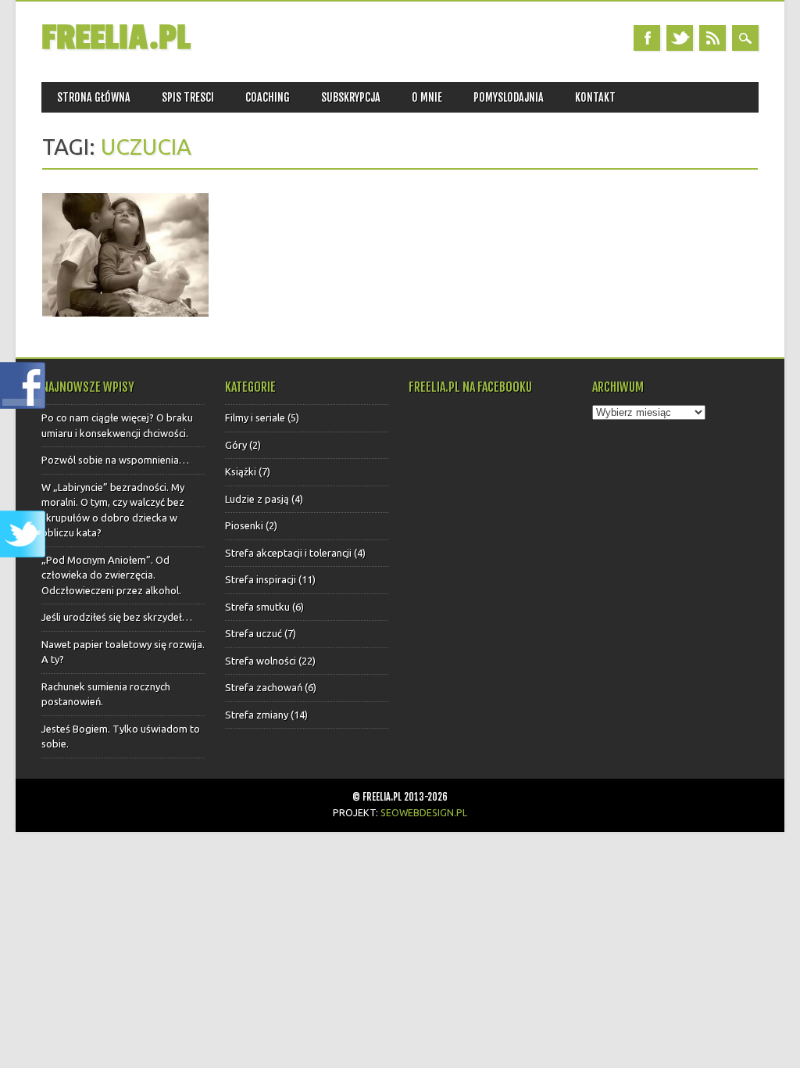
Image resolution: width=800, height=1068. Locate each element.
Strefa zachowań (263, 687)
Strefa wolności (260, 660)
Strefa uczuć (253, 633)
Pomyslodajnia (508, 97)
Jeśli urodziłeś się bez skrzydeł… (116, 616)
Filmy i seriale (255, 417)
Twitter (679, 38)
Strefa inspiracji (260, 579)
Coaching (267, 97)
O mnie (427, 97)
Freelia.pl (115, 38)
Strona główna (93, 97)
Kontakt (595, 97)
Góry (236, 444)
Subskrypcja (350, 97)
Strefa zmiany (256, 714)
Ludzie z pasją (257, 498)
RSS (712, 38)
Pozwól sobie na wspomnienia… (115, 459)
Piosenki (244, 525)
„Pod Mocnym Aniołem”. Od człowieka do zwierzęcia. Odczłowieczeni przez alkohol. (111, 575)
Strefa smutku (257, 606)
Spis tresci (188, 97)
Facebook (647, 38)
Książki (240, 471)
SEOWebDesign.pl (423, 812)
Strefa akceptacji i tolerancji (288, 552)
